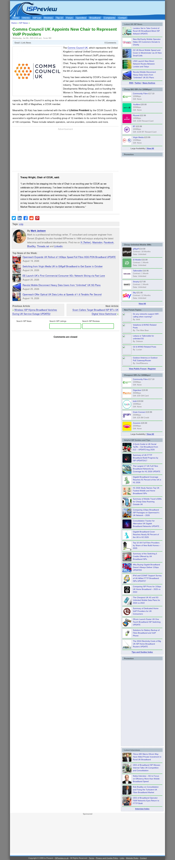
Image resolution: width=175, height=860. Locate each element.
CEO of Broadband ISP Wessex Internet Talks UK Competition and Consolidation (146, 768)
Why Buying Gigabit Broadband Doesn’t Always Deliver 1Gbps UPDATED (146, 567)
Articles (26, 18)
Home (16, 18)
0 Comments (110, 42)
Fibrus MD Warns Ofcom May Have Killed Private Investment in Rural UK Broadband (147, 757)
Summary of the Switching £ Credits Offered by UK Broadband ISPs (145, 556)
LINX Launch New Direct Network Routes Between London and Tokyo (144, 64)
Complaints (109, 18)
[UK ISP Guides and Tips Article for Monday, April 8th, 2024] (126, 582)
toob (135, 401)
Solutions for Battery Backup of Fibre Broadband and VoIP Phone (146, 633)
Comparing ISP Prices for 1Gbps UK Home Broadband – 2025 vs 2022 (147, 589)
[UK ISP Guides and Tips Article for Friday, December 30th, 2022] (126, 615)
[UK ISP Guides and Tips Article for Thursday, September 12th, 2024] (126, 626)
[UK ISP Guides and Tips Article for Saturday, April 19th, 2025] (126, 593)
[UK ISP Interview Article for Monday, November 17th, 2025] (126, 783)
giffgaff (136, 249)
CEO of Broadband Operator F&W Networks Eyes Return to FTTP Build (146, 800)
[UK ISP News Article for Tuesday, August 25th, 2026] (126, 35)
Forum (69, 18)
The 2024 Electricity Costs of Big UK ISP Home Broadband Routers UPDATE (147, 644)
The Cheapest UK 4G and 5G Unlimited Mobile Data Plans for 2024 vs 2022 (146, 600)
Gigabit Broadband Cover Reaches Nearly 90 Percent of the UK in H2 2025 (146, 534)
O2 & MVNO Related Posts (144, 347)
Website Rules (132, 858)
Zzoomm (137, 423)
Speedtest (81, 18)
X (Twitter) (86, 242)
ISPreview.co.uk (61, 858)
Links (122, 858)
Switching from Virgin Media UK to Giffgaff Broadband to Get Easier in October (63, 266)
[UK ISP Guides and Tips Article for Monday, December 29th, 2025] (126, 528)
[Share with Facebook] (26, 219)
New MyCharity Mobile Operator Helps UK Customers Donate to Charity (147, 42)
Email (17, 42)
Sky (134, 292)
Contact (122, 18)
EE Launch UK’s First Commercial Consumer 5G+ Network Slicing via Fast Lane (64, 275)
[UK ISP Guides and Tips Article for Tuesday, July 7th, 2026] (126, 484)
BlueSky (31, 246)
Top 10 (59, 18)
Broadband (95, 18)
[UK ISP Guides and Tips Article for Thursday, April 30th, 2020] (126, 462)
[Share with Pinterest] (37, 219)
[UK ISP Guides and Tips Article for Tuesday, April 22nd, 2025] (126, 561)
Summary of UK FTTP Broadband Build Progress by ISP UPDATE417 (145, 458)
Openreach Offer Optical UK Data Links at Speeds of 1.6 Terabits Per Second (62, 294)
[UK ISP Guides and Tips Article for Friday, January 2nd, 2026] (126, 539)
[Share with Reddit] (31, 219)
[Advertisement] (114, 8)
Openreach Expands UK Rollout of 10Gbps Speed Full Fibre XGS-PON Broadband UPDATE (69, 257)
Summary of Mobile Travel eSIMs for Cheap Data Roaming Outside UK (147, 501)
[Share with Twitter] (14, 219)
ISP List (37, 18)
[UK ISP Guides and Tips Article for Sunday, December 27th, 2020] (126, 571)
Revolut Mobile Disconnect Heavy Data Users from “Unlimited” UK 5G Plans (62, 285)
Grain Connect (139, 412)
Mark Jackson (38, 230)
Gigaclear (137, 390)
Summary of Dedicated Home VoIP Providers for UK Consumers (145, 611)
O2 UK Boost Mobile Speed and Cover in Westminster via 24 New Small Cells (147, 53)
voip (21, 224)
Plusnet (136, 115)
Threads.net (43, 246)
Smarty (136, 282)
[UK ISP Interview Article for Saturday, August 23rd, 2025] (126, 794)
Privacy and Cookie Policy (107, 858)
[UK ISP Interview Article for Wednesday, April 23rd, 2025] (126, 805)
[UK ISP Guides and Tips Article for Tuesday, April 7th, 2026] (126, 517)
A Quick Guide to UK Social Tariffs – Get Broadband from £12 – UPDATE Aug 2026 (145, 447)
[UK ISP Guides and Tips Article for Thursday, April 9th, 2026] (126, 506)
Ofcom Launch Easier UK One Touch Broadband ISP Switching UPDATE (147, 622)
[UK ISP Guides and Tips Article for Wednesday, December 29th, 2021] (126, 637)
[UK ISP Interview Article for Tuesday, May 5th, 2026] (126, 761)
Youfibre (136, 104)
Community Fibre (140, 93)
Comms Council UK (78, 47)
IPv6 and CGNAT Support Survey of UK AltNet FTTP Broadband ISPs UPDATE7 (147, 578)
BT (134, 126)
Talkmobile (137, 271)
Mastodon (97, 242)
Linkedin (58, 246)
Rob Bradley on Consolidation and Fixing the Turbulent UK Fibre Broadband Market (146, 789)
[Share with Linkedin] (20, 219)
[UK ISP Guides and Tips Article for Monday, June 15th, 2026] (126, 495)
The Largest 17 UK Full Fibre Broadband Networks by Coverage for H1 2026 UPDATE (146, 469)
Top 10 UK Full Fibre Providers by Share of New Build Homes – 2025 (146, 545)
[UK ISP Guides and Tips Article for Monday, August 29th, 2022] (126, 451)
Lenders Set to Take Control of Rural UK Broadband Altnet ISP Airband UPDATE (146, 31)
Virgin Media (138, 137)
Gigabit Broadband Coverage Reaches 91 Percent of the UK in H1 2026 (147, 480)
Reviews (48, 18)
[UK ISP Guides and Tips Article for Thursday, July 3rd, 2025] (126, 550)
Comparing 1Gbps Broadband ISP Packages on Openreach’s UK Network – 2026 (146, 512)
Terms (91, 858)
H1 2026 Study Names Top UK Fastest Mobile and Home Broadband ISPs (146, 490)
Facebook (109, 242)
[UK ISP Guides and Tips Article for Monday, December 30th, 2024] (126, 604)
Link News (26, 42)
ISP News (23, 23)
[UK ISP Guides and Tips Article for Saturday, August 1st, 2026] (126, 473)
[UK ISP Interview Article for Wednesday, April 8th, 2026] (126, 772)
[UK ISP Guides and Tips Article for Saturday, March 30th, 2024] (126, 648)
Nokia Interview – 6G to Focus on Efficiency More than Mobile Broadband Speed (146, 779)
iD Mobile (137, 260)
